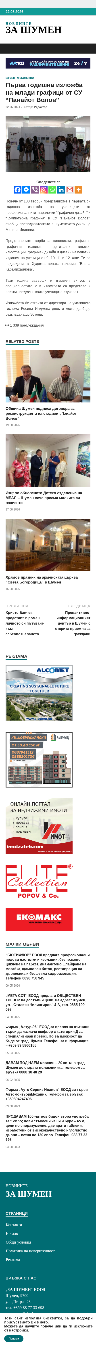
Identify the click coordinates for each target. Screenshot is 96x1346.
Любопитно (25, 78)
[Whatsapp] (52, 190)
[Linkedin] (61, 190)
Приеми (14, 1338)
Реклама (13, 1259)
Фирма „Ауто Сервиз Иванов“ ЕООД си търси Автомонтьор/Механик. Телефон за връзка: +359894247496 (47, 1094)
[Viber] (35, 190)
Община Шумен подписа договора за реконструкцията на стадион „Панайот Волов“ (41, 413)
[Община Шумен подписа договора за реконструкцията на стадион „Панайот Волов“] (48, 378)
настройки (18, 1330)
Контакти (14, 1225)
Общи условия (18, 1242)
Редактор (40, 107)
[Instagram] (44, 190)
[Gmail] (70, 190)
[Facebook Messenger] (26, 190)
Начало (12, 1233)
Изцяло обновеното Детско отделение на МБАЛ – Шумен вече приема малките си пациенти (44, 498)
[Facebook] (17, 190)
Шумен (10, 78)
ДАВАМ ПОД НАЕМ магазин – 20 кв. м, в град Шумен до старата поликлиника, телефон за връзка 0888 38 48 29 (45, 1067)
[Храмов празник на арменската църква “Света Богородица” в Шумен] (48, 547)
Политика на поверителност (30, 1251)
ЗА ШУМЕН (34, 29)
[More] (78, 190)
